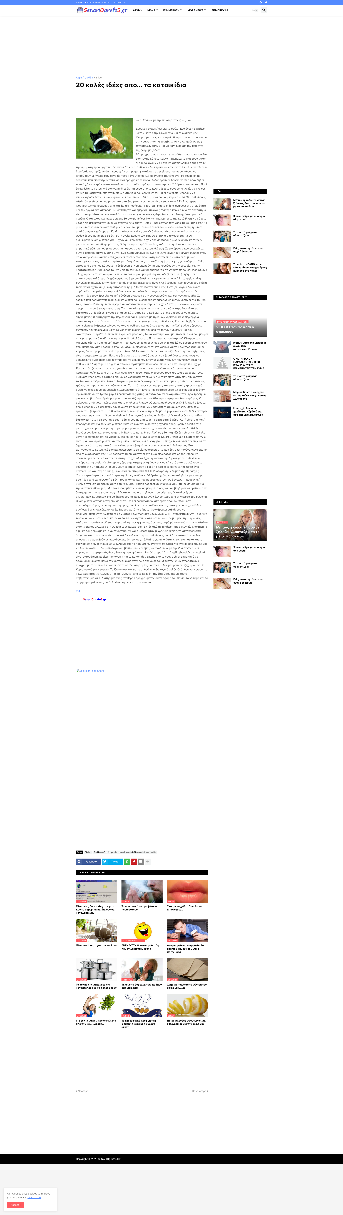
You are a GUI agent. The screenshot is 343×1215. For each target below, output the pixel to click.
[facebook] (261, 2)
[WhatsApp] (127, 862)
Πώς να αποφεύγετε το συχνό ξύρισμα (248, 250)
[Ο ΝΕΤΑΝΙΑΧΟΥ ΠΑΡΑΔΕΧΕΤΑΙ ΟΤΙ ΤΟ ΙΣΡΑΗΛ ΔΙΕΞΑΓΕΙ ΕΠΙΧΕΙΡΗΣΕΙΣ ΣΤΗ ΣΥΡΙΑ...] (222, 363)
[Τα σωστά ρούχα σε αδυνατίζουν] (222, 236)
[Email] (141, 862)
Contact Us (119, 2)
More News (195, 10)
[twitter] (266, 2)
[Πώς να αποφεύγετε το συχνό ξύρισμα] (222, 252)
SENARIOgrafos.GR (109, 1158)
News (151, 10)
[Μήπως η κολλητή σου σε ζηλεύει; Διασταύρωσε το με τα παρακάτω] (222, 204)
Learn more (34, 1197)
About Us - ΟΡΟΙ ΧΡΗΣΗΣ (98, 2)
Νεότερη (83, 1091)
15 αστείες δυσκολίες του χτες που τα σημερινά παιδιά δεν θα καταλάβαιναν (95, 909)
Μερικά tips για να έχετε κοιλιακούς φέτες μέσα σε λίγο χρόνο (249, 395)
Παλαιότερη (199, 1091)
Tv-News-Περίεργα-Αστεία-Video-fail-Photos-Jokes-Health (125, 852)
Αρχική (137, 10)
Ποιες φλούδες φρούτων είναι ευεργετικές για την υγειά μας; (186, 1022)
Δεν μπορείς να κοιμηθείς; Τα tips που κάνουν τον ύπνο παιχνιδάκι (185, 948)
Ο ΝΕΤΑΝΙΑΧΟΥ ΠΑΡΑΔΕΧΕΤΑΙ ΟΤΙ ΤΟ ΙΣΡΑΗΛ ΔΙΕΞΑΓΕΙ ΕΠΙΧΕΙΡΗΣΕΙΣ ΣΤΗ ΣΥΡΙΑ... (249, 363)
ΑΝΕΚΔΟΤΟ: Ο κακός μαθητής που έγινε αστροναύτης (140, 947)
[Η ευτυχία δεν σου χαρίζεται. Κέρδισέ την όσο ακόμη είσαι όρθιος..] (222, 412)
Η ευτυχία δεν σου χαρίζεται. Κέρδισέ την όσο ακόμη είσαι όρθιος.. (248, 411)
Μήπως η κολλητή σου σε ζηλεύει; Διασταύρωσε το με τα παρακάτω (249, 203)
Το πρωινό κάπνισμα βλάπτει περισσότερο (139, 908)
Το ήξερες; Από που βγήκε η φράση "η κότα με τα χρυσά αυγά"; (138, 1023)
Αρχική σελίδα (84, 77)
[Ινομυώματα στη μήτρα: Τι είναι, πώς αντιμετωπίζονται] (222, 347)
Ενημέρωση (171, 10)
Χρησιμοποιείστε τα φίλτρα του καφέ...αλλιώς (187, 986)
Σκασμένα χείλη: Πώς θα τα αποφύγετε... (184, 908)
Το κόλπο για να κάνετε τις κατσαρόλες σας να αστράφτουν (96, 986)
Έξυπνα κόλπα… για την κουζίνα (96, 945)
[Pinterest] (134, 862)
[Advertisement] (171, 46)
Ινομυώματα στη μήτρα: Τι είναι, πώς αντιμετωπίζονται (249, 346)
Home (79, 2)
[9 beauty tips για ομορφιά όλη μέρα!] (222, 220)
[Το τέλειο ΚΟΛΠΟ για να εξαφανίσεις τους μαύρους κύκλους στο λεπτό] (222, 268)
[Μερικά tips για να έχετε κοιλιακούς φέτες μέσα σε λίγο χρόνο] (222, 396)
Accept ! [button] (16, 1204)
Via (78, 591)
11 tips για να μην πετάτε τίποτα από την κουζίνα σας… (96, 1022)
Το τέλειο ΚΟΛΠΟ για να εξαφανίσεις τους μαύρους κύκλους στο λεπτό (250, 267)
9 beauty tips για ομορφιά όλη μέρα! (249, 218)
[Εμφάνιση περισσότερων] (148, 862)
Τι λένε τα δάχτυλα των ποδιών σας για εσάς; (141, 986)
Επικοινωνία (220, 10)
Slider (99, 77)
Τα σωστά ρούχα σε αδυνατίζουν (245, 234)
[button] (255, 10)
